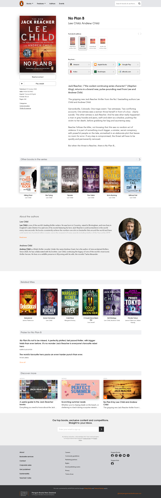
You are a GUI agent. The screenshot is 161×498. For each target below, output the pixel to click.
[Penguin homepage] (22, 3)
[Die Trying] (49, 179)
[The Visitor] (91, 179)
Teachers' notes (25, 478)
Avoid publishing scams (72, 467)
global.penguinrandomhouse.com (129, 493)
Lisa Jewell (91, 322)
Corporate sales (25, 465)
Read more (23, 237)
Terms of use (69, 474)
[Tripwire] (70, 179)
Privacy (67, 470)
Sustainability (24, 474)
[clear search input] (139, 4)
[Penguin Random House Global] (26, 493)
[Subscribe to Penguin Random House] (101, 429)
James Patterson (28, 320)
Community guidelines (72, 456)
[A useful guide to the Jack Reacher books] (39, 389)
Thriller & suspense (25, 108)
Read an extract (37, 77)
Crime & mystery (25, 106)
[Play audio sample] (22, 84)
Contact (23, 461)
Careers (67, 452)
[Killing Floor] (28, 179)
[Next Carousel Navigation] (139, 159)
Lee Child (74, 23)
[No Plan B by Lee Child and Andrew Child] (122, 389)
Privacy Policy (87, 488)
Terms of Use (87, 438)
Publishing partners (71, 460)
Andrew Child (90, 23)
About (22, 452)
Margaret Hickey (70, 320)
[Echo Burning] (111, 179)
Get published (25, 469)
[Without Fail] (132, 179)
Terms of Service (99, 488)
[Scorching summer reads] (80, 389)
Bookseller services (26, 457)
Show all (22, 362)
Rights (67, 463)
